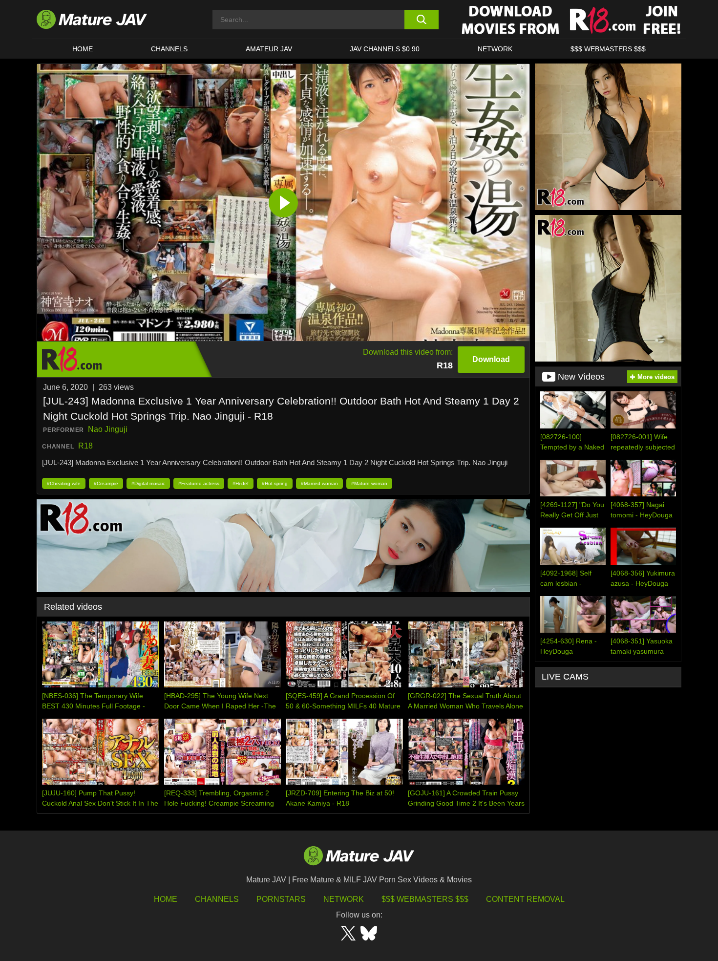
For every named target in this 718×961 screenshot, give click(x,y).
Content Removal (525, 899)
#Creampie (106, 483)
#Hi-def (240, 483)
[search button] (421, 19)
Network (495, 49)
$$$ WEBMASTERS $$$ (608, 49)
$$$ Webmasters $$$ (424, 899)
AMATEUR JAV (269, 49)
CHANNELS (169, 49)
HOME (82, 49)
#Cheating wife (64, 483)
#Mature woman (369, 483)
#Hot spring (275, 483)
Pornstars (281, 899)
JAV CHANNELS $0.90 (385, 49)
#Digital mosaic (148, 483)
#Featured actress (198, 483)
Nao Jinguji (107, 429)
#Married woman (319, 483)
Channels (217, 899)
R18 (85, 446)
